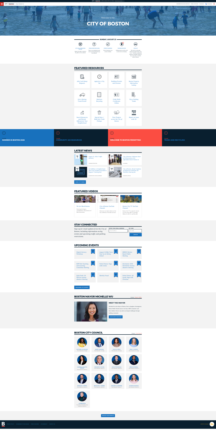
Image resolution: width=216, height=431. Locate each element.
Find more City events (81, 287)
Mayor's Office (138, 297)
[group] (82, 344)
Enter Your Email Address (116, 228)
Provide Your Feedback (108, 415)
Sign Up (136, 234)
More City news (80, 182)
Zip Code (131, 228)
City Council (139, 333)
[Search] (213, 4)
